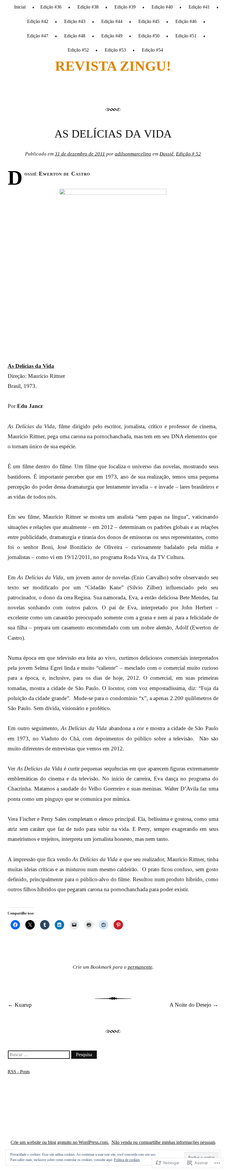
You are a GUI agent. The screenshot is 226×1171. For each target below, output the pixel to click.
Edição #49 (111, 35)
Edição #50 (148, 35)
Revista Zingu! (113, 66)
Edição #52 (78, 49)
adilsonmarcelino (133, 154)
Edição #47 (37, 35)
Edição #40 (162, 6)
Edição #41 (199, 6)
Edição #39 (125, 6)
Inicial (20, 6)
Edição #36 (51, 6)
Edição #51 (186, 35)
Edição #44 (111, 21)
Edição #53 (115, 49)
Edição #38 (88, 6)
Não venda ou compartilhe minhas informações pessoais (163, 1142)
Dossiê (166, 154)
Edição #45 (148, 21)
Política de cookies (127, 1160)
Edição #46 (186, 21)
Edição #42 (37, 21)
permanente (140, 967)
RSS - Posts (19, 1071)
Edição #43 (74, 21)
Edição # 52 (188, 154)
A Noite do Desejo (194, 1005)
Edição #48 (74, 35)
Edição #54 (152, 49)
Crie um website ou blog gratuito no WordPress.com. (60, 1142)
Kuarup (20, 1005)
